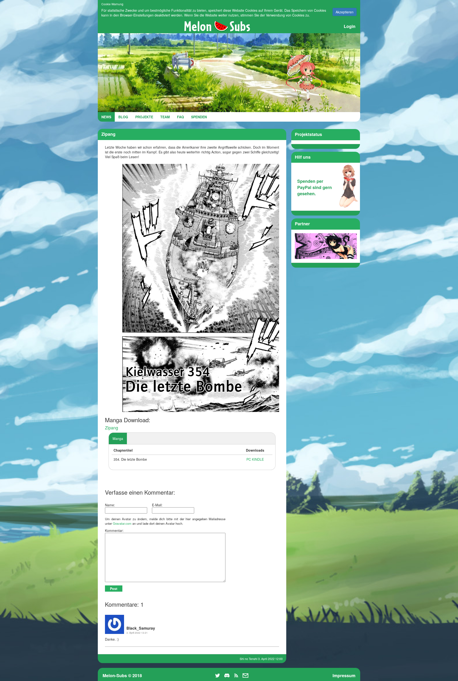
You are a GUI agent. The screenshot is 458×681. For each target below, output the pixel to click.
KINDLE (258, 459)
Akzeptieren (345, 12)
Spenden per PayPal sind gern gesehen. (314, 187)
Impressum (344, 675)
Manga (118, 438)
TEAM (165, 116)
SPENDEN (199, 116)
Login (349, 26)
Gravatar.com (122, 523)
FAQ (180, 116)
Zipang (111, 427)
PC (248, 459)
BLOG (123, 116)
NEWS (106, 116)
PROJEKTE (144, 116)
